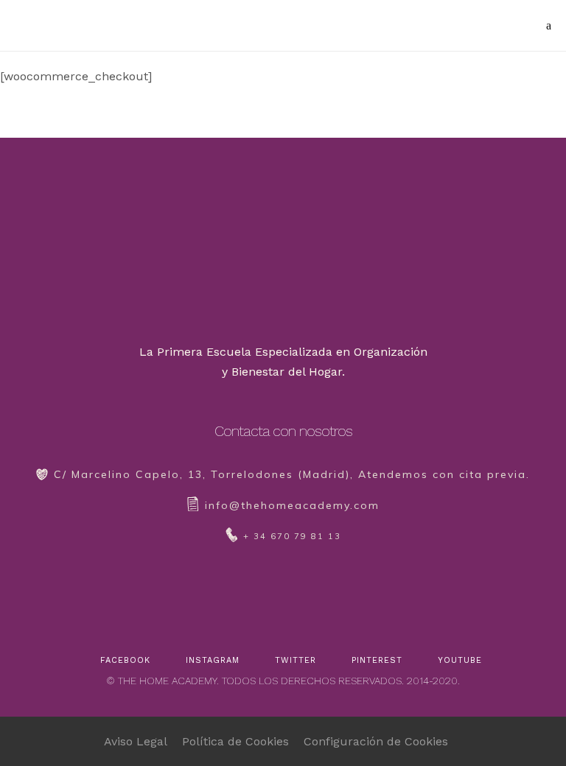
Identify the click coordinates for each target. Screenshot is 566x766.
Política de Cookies (235, 741)
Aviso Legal (135, 741)
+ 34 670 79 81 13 (292, 536)
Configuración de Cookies (376, 741)
